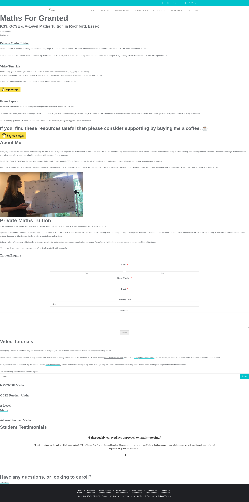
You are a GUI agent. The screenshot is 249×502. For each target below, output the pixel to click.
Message (124, 310)
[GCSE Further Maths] (1, 391)
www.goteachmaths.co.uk (144, 358)
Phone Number (124, 278)
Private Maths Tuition (14, 43)
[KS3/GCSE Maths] (1, 381)
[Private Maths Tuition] (1, 38)
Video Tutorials (10, 66)
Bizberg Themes (164, 496)
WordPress (140, 496)
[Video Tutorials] (1, 62)
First (86, 273)
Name (124, 265)
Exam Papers (9, 101)
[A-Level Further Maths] (1, 415)
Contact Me (165, 491)
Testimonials (152, 491)
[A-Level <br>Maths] (1, 401)
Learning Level (124, 300)
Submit (124, 333)
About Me (91, 491)
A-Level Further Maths (15, 420)
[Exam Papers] (1, 97)
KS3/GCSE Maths (12, 385)
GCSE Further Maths (14, 395)
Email (124, 289)
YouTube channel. (53, 365)
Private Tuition (121, 491)
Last (162, 273)
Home (79, 491)
